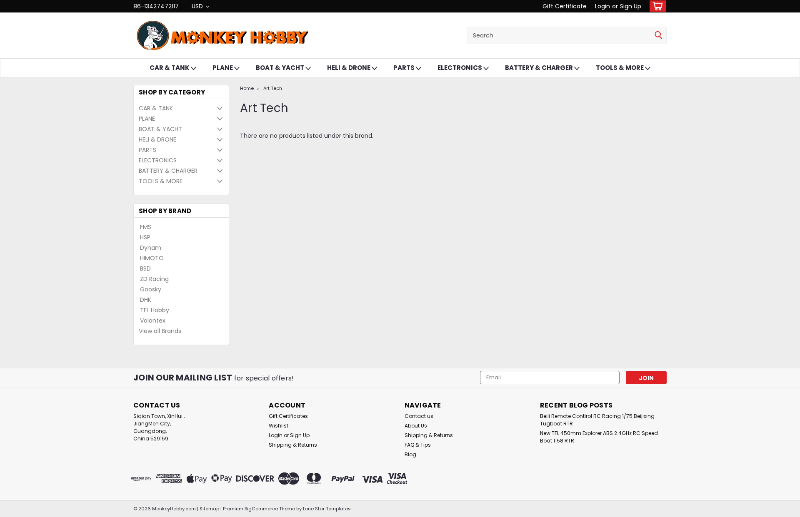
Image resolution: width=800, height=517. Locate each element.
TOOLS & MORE (620, 67)
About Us (416, 425)
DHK (145, 300)
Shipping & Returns (293, 444)
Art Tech (272, 88)
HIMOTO (152, 258)
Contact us (419, 416)
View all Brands (160, 331)
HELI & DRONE (349, 67)
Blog (410, 454)
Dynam (150, 248)
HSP (145, 237)
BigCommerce (261, 508)
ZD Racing (154, 279)
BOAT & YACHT (280, 67)
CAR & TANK (170, 67)
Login (602, 6)
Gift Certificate (564, 6)
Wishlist (278, 425)
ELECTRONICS (460, 67)
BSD (145, 268)
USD (198, 6)
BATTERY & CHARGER (539, 67)
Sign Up (630, 6)
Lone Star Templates (327, 508)
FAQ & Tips (418, 444)
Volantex (152, 320)
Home (247, 88)
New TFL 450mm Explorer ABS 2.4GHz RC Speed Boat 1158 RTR (599, 437)
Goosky (150, 289)
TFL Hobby (154, 310)
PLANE (223, 67)
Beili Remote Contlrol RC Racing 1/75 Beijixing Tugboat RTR (597, 420)
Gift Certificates (288, 416)
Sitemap (209, 508)
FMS (145, 227)
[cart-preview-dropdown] (656, 6)
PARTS (404, 67)
